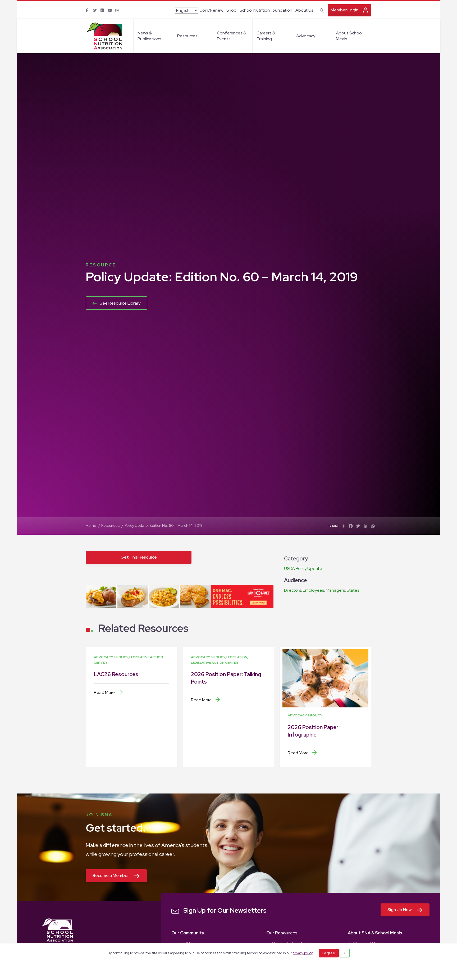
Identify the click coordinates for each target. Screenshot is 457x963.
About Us (304, 10)
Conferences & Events (231, 36)
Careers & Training (266, 36)
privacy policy (303, 953)
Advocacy (305, 36)
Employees (313, 590)
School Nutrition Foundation (266, 10)
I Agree (328, 953)
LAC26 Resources (116, 674)
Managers (335, 590)
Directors (292, 590)
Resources (187, 36)
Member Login (344, 10)
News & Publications (149, 36)
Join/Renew (211, 10)
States (353, 590)
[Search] (321, 10)
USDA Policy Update (303, 568)
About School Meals (349, 36)
